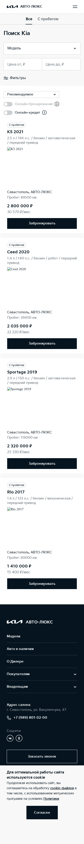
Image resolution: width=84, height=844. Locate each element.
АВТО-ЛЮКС (31, 6)
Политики (51, 799)
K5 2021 (15, 132)
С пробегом (48, 19)
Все (29, 19)
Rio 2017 (15, 492)
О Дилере (15, 661)
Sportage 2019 (22, 372)
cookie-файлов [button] (62, 788)
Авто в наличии (20, 649)
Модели (13, 636)
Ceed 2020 (18, 252)
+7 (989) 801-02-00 (30, 718)
